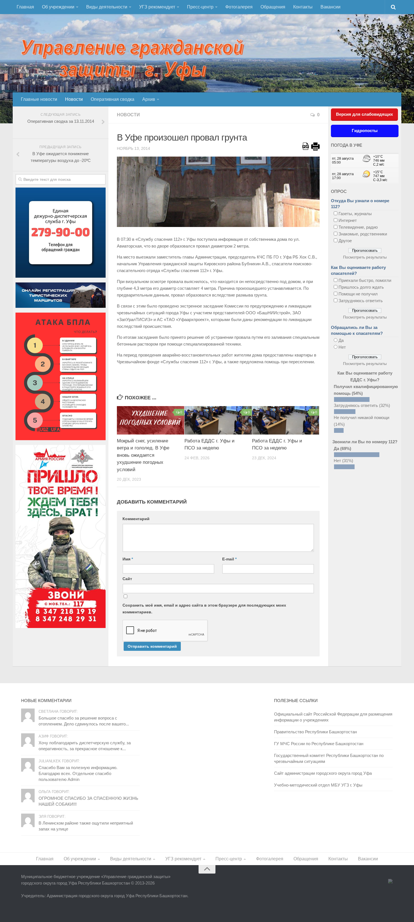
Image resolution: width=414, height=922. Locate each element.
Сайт (127, 578)
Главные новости (39, 99)
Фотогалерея (239, 7)
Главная (25, 7)
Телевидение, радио (358, 227)
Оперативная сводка (112, 99)
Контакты (303, 7)
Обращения (273, 7)
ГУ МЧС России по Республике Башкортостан (318, 743)
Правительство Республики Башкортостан (315, 731)
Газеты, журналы (355, 213)
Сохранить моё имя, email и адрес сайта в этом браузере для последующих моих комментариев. (204, 608)
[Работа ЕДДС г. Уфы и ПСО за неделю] (218, 420)
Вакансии (330, 7)
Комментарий (136, 518)
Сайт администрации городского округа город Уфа (323, 773)
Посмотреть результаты (365, 257)
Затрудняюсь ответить (361, 300)
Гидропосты (365, 130)
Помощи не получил (358, 293)
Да (341, 340)
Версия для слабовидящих (364, 114)
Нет (342, 347)
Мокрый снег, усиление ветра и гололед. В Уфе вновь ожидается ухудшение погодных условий (143, 455)
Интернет (348, 220)
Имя (128, 559)
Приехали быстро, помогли (365, 280)
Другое (345, 240)
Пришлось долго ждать (361, 287)
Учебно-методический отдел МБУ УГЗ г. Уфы (318, 785)
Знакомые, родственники (363, 233)
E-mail (229, 559)
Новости (74, 99)
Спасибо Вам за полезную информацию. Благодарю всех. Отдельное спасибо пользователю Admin (78, 773)
